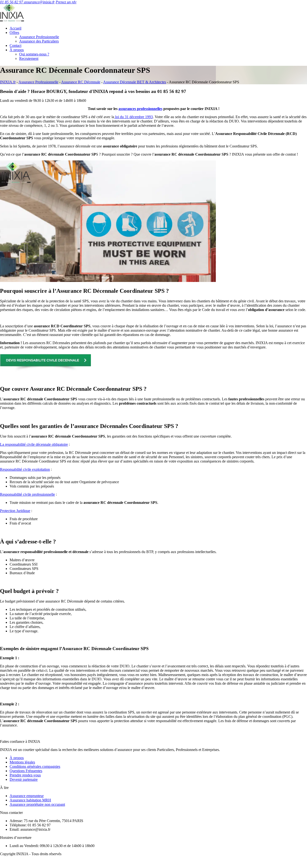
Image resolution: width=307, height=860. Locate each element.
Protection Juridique (15, 511)
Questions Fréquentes (26, 771)
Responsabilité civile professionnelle (27, 494)
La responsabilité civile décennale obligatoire (34, 444)
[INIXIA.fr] (12, 20)
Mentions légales (22, 762)
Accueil (15, 28)
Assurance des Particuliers (39, 41)
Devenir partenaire (24, 779)
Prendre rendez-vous (25, 775)
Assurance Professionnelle (39, 37)
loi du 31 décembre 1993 (133, 117)
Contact (15, 45)
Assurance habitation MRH (30, 800)
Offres (14, 32)
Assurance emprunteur (27, 796)
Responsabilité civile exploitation (25, 469)
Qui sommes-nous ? (34, 54)
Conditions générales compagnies (35, 766)
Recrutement (28, 58)
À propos (17, 50)
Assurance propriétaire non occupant (37, 804)
